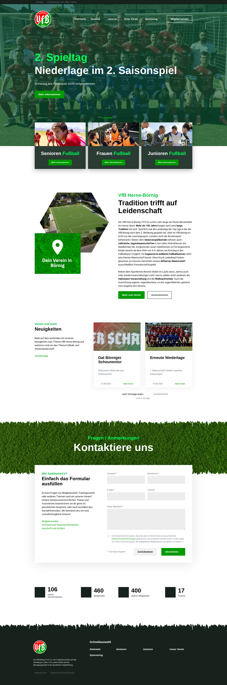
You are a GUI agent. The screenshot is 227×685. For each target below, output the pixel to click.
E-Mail (110, 490)
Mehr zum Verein (131, 295)
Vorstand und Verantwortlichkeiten (60, 524)
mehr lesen (128, 383)
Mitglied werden (180, 19)
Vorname (112, 473)
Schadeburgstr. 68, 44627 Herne (62, 2)
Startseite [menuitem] (80, 19)
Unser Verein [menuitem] (131, 19)
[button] (95, 117)
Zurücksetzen (160, 394)
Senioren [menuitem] (95, 19)
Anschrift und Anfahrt (53, 528)
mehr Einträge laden (132, 394)
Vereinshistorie (159, 295)
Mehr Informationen (49, 94)
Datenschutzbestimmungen (124, 539)
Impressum (41, 672)
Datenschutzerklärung (62, 672)
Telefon (151, 490)
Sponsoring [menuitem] (151, 19)
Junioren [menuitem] (112, 19)
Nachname (152, 473)
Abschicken (171, 551)
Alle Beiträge (41, 355)
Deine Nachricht (115, 506)
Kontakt (39, 2)
